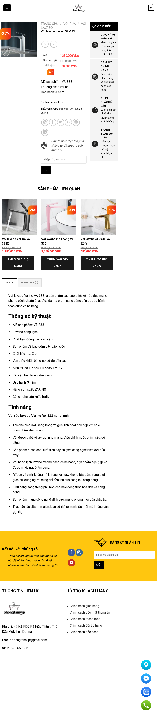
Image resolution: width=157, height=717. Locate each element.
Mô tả (9, 282)
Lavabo (18, 332)
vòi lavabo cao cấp (57, 108)
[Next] (115, 238)
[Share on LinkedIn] (44, 132)
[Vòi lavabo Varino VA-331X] (19, 216)
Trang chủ (49, 24)
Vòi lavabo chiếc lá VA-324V (96, 241)
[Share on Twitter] (60, 122)
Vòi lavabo (60, 102)
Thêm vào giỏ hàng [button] (18, 263)
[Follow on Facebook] (71, 552)
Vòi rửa (69, 24)
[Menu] (7, 8)
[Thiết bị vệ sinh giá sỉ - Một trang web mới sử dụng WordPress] (78, 8)
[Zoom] (6, 52)
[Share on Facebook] (52, 122)
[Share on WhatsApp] (44, 122)
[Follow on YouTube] (71, 562)
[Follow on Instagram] (79, 552)
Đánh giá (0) (29, 282)
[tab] (9, 282)
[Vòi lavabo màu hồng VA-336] (58, 216)
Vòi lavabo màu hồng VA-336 (58, 241)
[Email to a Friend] (68, 122)
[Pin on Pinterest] (76, 122)
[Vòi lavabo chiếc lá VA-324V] (98, 216)
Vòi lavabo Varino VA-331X (16, 241)
